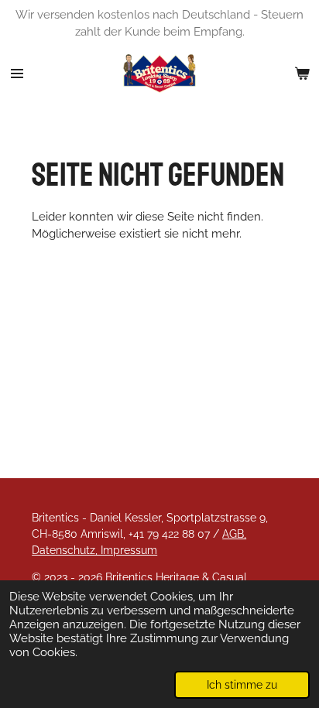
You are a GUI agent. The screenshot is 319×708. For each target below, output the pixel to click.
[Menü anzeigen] (17, 73)
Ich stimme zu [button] (242, 685)
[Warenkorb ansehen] (302, 73)
